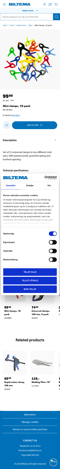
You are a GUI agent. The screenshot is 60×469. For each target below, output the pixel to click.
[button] (30, 10)
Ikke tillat (30, 289)
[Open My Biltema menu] (44, 4)
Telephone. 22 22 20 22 (30, 445)
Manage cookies (30, 421)
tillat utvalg (30, 280)
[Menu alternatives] (4, 4)
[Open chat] (53, 462)
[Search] (56, 16)
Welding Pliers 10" (41, 382)
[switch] (53, 242)
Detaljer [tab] (30, 185)
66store (16, 115)
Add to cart (33, 125)
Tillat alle (30, 272)
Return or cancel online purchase (30, 429)
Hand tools (21, 25)
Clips (30, 25)
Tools (11, 25)
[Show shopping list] (50, 4)
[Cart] (56, 4)
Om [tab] (49, 185)
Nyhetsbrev (30, 414)
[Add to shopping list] (7, 125)
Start (5, 25)
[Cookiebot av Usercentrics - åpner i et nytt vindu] (44, 178)
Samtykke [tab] (11, 185)
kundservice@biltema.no (30, 450)
